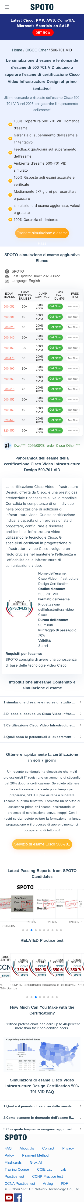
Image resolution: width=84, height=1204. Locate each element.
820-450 (9, 430)
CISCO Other (36, 50)
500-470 (9, 358)
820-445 (9, 420)
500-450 (9, 348)
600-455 (9, 399)
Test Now (72, 306)
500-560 (9, 379)
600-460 (9, 410)
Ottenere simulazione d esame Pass (42, 234)
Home (17, 50)
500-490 (9, 368)
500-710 (9, 389)
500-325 (9, 327)
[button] (42, 702)
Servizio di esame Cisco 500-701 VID (42, 845)
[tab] (42, 702)
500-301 (9, 317)
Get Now (43, 32)
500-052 (9, 306)
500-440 (9, 337)
